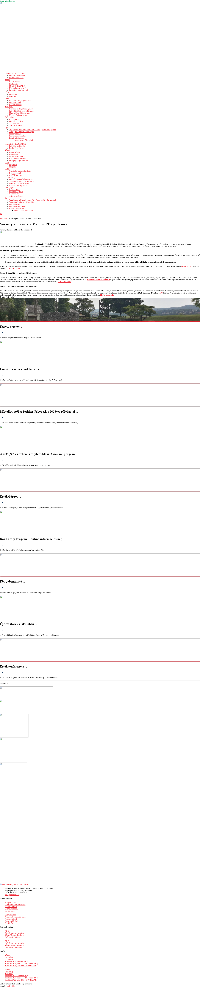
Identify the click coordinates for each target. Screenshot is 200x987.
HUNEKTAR (14, 119)
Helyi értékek (9, 911)
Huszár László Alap (16, 138)
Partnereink (9, 107)
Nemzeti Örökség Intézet (18, 115)
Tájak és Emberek (15, 125)
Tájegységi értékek (11, 909)
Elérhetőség (13, 84)
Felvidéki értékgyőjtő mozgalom (21, 109)
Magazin (12, 96)
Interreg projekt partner (17, 136)
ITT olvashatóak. (107, 295)
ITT (161, 293)
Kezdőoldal (4, 219)
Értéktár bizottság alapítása (14, 933)
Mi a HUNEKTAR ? (17, 86)
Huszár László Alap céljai (23, 140)
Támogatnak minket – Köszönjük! (21, 132)
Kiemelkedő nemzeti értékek (15, 905)
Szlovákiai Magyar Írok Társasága (21, 111)
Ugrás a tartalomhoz (7, 1)
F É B (7, 931)
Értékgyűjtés (9, 117)
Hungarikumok (10, 903)
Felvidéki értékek (11, 907)
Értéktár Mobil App (16, 78)
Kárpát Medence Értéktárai (14, 935)
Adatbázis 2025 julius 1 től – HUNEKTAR (20, 966)
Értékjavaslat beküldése (13, 937)
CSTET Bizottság (15, 105)
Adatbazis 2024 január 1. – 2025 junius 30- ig (21, 963)
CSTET (7, 98)
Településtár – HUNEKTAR (15, 73)
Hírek (7, 92)
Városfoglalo (14, 123)
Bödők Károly (14, 82)
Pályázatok (13, 94)
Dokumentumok (15, 103)
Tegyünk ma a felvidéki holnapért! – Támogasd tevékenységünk (32, 130)
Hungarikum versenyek (17, 88)
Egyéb (7, 128)
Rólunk (7, 80)
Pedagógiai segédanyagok (18, 90)
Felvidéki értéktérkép (17, 76)
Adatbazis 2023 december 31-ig (16, 961)
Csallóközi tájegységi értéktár (20, 100)
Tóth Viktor (11, 986)
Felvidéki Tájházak (16, 121)
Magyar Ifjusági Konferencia (19, 113)
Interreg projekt (14, 134)
